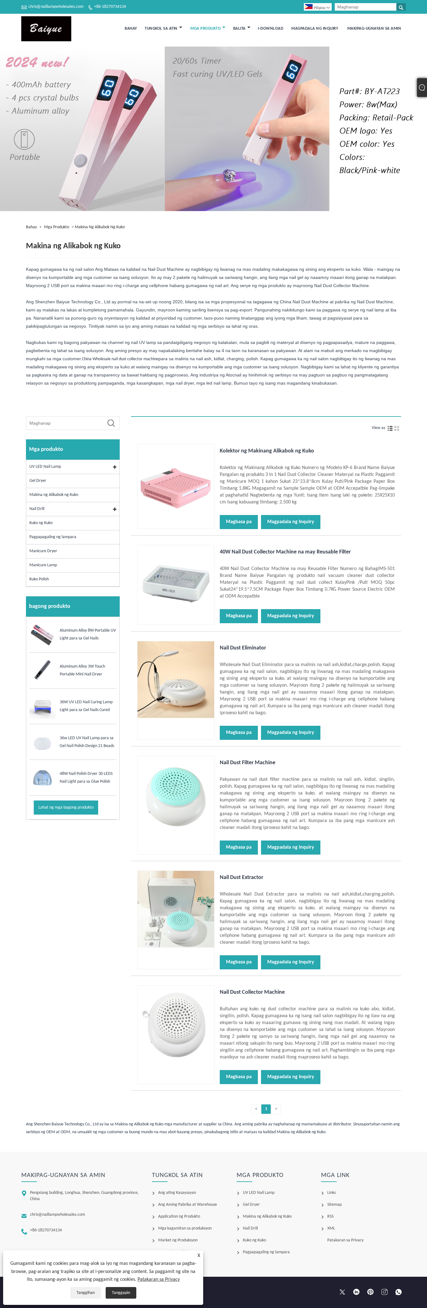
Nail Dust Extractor (241, 878)
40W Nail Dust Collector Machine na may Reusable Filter (285, 552)
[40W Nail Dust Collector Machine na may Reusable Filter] (176, 621)
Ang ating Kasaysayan (177, 1192)
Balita (239, 29)
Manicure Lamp (43, 565)
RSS (330, 1216)
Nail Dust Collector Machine (252, 992)
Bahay (131, 29)
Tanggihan (86, 1292)
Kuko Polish (39, 579)
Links (331, 1192)
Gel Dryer (37, 480)
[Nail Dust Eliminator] (176, 717)
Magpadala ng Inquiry (314, 29)
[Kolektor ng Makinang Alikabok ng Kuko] (176, 520)
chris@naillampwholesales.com (55, 6)
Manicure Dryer (43, 551)
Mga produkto (205, 29)
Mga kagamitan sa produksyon (185, 1228)
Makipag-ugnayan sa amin (374, 29)
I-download (270, 29)
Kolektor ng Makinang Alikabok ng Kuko (267, 451)
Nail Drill (36, 509)
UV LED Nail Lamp (45, 466)
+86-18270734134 (110, 6)
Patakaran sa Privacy (159, 1279)
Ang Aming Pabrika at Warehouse (187, 1204)
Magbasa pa (239, 521)
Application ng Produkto (179, 1216)
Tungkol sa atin (161, 29)
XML (331, 1228)
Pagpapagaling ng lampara (52, 537)
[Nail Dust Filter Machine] (176, 831)
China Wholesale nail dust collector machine (120, 359)
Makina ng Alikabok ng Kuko (100, 227)
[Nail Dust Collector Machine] (176, 1061)
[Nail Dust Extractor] (176, 946)
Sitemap (334, 1204)
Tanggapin (121, 1292)
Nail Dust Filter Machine (247, 763)
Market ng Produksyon (178, 1240)
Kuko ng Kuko (41, 523)
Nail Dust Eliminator (243, 648)
